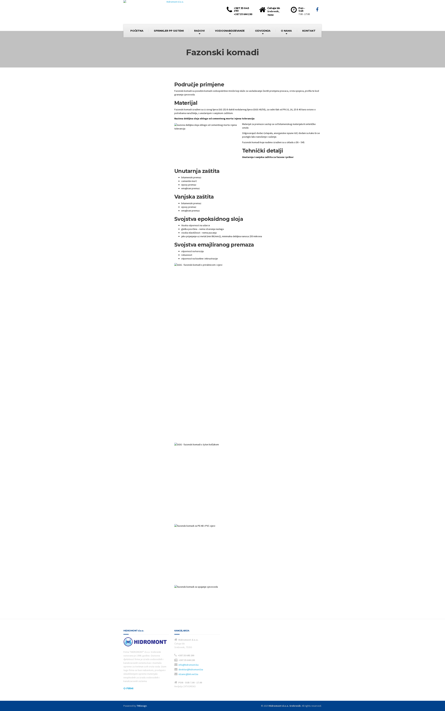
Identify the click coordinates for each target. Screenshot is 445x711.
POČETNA (136, 30)
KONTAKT (308, 30)
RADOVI (199, 30)
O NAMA (286, 30)
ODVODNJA (262, 30)
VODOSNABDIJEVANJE (230, 30)
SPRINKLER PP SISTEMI (169, 30)
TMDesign (142, 705)
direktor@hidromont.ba (191, 669)
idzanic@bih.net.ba (188, 674)
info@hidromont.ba (189, 664)
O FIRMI (128, 688)
